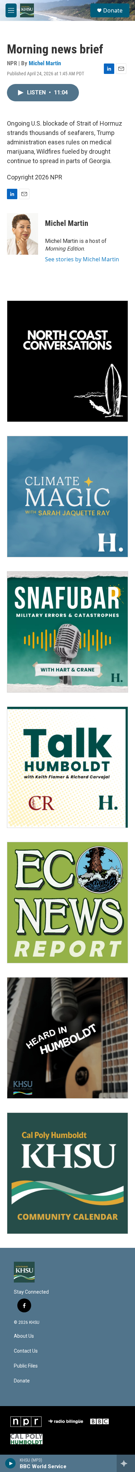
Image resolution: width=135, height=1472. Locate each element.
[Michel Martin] (22, 234)
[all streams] (126, 1463)
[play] (10, 1463)
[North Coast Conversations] (67, 361)
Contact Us (26, 1351)
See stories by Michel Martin (82, 259)
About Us (24, 1336)
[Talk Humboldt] (67, 767)
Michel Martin (45, 63)
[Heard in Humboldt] (67, 1038)
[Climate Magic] (67, 496)
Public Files (26, 1366)
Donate (113, 10)
